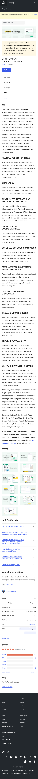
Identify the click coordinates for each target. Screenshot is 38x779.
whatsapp (32, 633)
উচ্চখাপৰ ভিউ (5, 638)
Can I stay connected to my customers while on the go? (12, 558)
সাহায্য (5, 98)
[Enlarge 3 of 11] (16, 466)
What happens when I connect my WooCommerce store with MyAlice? (14, 533)
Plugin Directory (7, 9)
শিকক (3, 716)
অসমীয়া (8, 752)
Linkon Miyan (11, 591)
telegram (32, 629)
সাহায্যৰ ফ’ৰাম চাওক (7, 687)
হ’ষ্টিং (3, 706)
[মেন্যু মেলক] (35, 3)
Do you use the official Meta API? (14, 527)
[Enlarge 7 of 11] (16, 487)
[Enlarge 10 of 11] (33, 498)
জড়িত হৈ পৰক (23, 716)
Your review (6, 672)
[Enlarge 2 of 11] (33, 455)
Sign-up (13, 443)
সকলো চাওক (33, 672)
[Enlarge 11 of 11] (16, 509)
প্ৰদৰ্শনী (22, 699)
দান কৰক (23, 723)
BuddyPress (7, 743)
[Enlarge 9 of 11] (16, 498)
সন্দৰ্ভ (3, 699)
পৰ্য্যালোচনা (7, 83)
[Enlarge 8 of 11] (33, 487)
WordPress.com (8, 733)
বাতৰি (3, 702)
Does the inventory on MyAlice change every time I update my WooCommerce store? (13, 541)
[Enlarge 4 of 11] (33, 466)
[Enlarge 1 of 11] (16, 455)
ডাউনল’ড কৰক (6, 70)
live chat (26, 629)
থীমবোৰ (22, 702)
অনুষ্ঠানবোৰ (22, 719)
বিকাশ (5, 93)
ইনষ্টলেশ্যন (7, 88)
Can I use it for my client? (11, 565)
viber (26, 633)
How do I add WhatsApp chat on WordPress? (11, 550)
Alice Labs (5, 64)
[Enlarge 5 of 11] (16, 477)
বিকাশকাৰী (4, 723)
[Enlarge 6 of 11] (33, 477)
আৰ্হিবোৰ (22, 709)
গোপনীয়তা (4, 709)
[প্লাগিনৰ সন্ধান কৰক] (23, 23)
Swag (23, 726)
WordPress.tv (8, 726)
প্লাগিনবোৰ (23, 706)
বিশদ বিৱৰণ (7, 77)
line (21, 629)
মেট (4, 736)
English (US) (32, 624)
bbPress (6, 740)
